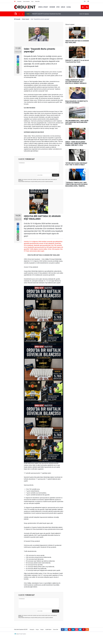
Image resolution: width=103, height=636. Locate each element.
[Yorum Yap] (18, 72)
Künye (37, 629)
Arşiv (32, 1)
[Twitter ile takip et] (66, 629)
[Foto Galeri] (88, 1)
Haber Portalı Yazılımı (21, 633)
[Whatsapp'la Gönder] (18, 64)
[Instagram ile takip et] (76, 629)
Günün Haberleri (26, 1)
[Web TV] (85, 1)
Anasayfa (32, 629)
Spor (57, 7)
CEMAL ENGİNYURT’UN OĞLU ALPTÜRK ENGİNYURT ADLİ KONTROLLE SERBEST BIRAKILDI (49, 13)
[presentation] (19, 14)
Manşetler (19, 1)
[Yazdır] (18, 69)
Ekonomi (52, 7)
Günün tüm (84, 14)
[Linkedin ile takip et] (73, 629)
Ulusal (68, 7)
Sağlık (63, 7)
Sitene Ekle (37, 1)
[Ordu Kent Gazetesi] (24, 7)
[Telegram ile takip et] (80, 629)
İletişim (42, 629)
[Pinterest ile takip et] (83, 629)
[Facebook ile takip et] (62, 629)
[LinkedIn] (18, 62)
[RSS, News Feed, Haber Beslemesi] (87, 629)
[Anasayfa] (15, 1)
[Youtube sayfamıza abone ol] (69, 629)
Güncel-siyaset (43, 7)
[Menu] (82, 7)
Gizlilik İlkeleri (48, 629)
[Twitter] (18, 59)
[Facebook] (18, 57)
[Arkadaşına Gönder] (18, 67)
